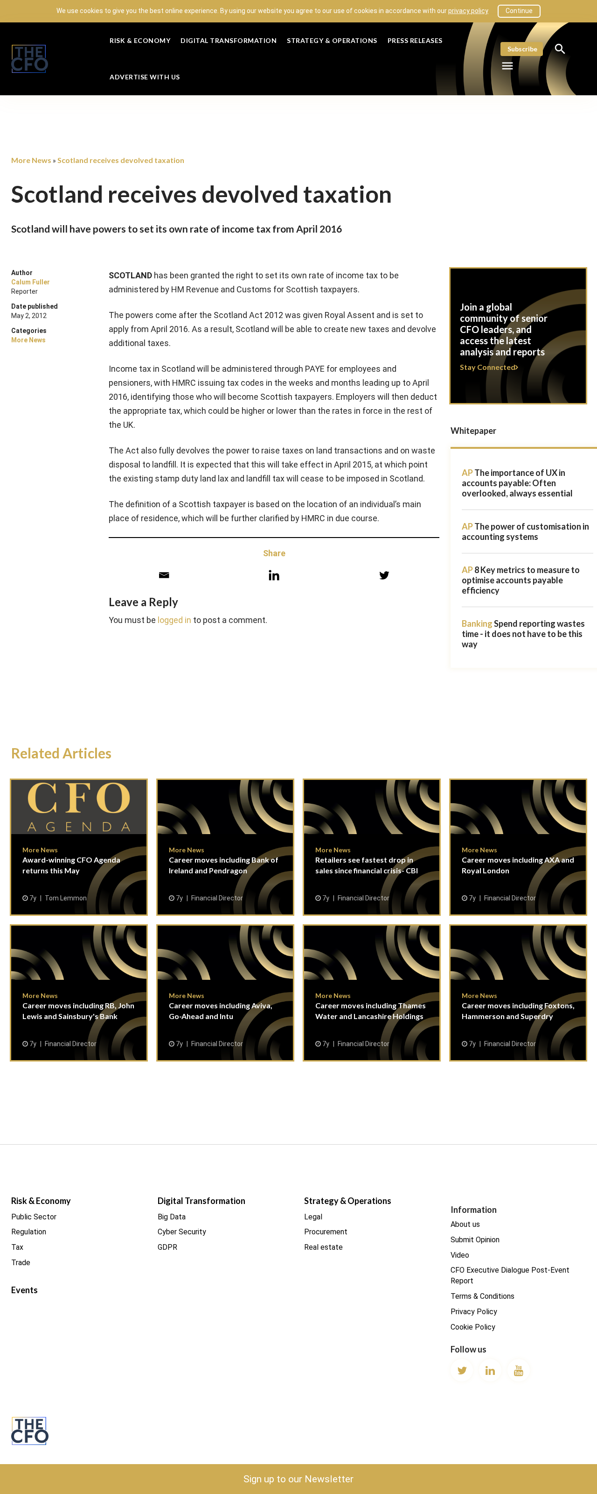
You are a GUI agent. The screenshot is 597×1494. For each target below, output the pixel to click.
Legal (313, 1216)
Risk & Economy (140, 40)
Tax (17, 1247)
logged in (174, 620)
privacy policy (468, 10)
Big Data (172, 1216)
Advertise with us (145, 77)
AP (467, 472)
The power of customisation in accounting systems (525, 531)
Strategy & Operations (332, 40)
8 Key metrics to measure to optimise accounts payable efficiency (521, 580)
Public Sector (33, 1216)
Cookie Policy (473, 1327)
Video (460, 1255)
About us (465, 1224)
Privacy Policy (474, 1311)
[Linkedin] (274, 575)
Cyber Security (182, 1231)
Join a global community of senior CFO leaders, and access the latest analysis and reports (518, 341)
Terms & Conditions (482, 1296)
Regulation (28, 1231)
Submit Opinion (475, 1239)
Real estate (323, 1247)
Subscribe (522, 49)
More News (28, 340)
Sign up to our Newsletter (298, 1479)
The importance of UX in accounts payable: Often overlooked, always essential (517, 482)
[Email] (164, 575)
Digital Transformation (228, 40)
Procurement (325, 1231)
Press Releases (415, 40)
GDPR (167, 1247)
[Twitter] (384, 575)
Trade (20, 1262)
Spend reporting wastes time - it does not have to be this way (523, 633)
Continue (519, 10)
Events (24, 1290)
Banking (477, 623)
